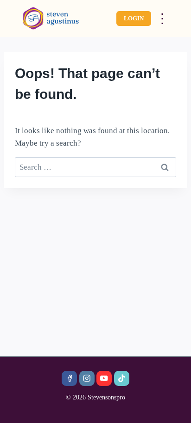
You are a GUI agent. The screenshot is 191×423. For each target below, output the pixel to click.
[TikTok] (121, 378)
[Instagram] (87, 378)
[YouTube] (104, 378)
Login (134, 18)
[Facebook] (69, 378)
